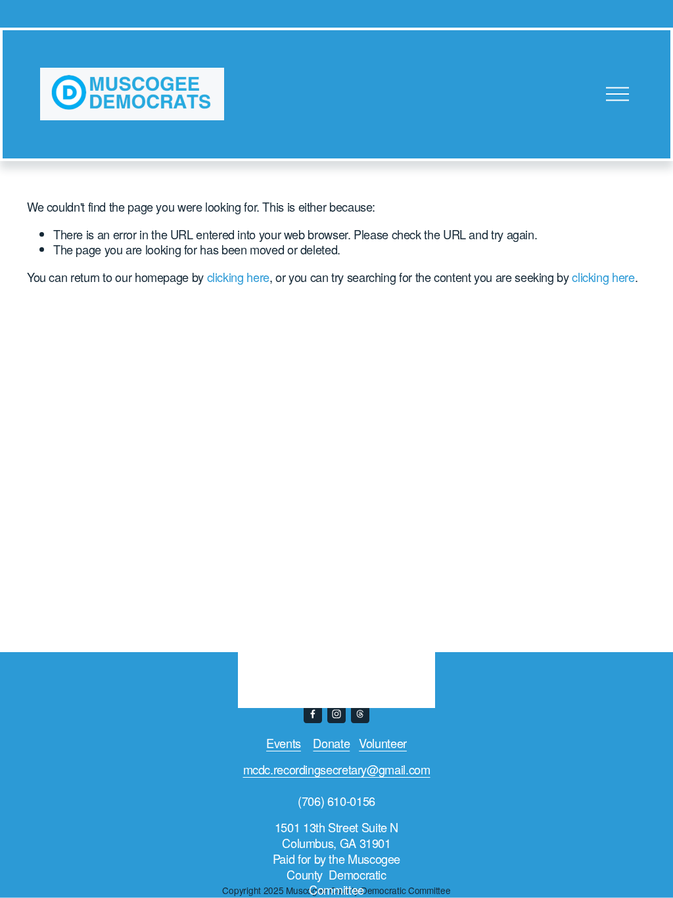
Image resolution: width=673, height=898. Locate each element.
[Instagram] (336, 714)
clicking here (238, 276)
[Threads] (360, 714)
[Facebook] (313, 714)
